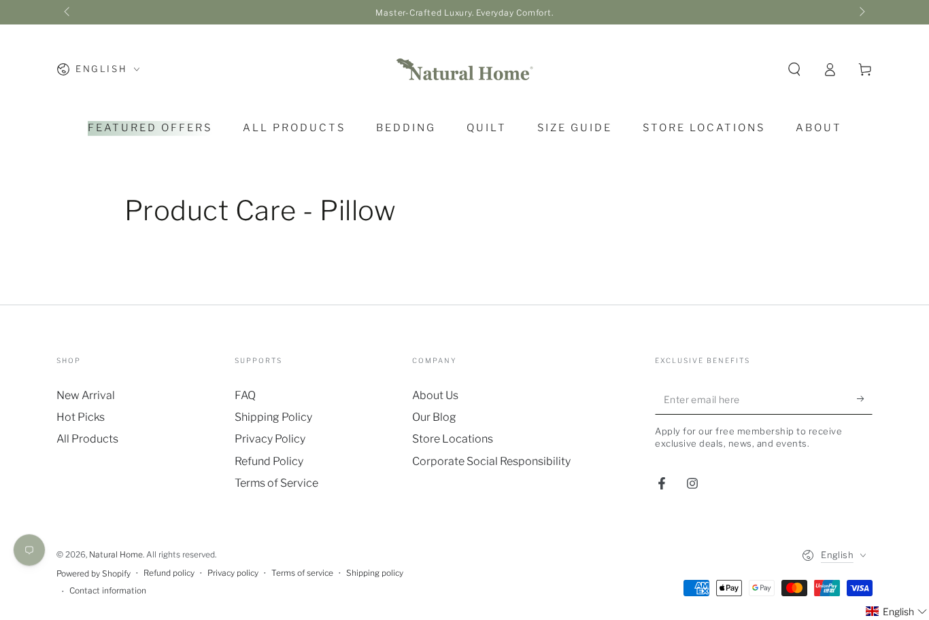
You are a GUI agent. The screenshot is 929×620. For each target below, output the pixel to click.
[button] (794, 69)
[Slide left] (68, 12)
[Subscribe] (865, 399)
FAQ (245, 395)
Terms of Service (276, 483)
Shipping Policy (273, 417)
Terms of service (302, 573)
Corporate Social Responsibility (491, 461)
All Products (87, 438)
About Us (435, 395)
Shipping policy (374, 573)
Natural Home (116, 554)
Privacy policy (232, 573)
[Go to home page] (464, 69)
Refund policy (169, 573)
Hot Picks (80, 417)
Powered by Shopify (93, 573)
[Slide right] (861, 12)
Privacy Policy (270, 438)
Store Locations (452, 438)
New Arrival (85, 395)
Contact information (107, 590)
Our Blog (434, 417)
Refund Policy (269, 461)
